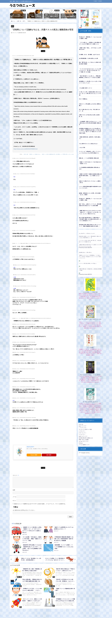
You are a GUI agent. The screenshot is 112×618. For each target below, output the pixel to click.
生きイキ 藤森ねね (83, 98)
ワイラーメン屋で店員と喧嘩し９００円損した (88, 263)
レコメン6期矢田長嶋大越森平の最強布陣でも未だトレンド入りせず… (90, 187)
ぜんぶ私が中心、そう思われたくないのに (87, 233)
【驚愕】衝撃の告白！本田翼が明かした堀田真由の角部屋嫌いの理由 (90, 269)
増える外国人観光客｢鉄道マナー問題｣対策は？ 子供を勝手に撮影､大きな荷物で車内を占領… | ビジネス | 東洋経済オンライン (90, 219)
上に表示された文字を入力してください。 (24, 510)
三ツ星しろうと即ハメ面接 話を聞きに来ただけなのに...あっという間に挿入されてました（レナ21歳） (90, 93)
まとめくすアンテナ (83, 441)
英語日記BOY (30, 446)
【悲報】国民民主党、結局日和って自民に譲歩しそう (90, 137)
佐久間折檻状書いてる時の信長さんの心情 (88, 58)
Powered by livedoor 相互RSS (85, 247)
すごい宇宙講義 (90, 347)
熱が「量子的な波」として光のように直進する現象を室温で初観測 (90, 63)
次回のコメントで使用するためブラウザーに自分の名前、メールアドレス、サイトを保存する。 (40, 503)
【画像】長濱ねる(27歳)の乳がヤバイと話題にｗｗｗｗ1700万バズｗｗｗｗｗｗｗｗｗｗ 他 (90, 245)
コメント (16, 475)
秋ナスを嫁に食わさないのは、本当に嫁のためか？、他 (89, 110)
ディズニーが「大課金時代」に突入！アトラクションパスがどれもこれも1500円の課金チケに (90, 152)
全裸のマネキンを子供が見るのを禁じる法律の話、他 (89, 115)
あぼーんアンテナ (83, 436)
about (95, 1)
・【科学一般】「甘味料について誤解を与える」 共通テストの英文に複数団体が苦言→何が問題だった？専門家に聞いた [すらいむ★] (48, 154)
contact (100, 1)
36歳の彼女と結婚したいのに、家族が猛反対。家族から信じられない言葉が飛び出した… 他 (90, 237)
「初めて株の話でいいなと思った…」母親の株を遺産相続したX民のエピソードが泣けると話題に (90, 76)
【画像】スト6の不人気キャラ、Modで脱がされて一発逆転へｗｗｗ (90, 163)
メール (14, 496)
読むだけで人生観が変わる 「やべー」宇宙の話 (90, 374)
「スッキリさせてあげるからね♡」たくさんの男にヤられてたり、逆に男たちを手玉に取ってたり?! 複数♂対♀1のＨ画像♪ (90, 70)
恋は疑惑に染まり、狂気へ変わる (85, 252)
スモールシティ (82, 432)
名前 (14, 490)
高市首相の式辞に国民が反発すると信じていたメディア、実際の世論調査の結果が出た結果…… (90, 225)
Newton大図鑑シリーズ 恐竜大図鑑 (90, 292)
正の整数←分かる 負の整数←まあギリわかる (89, 54)
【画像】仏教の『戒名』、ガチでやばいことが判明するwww (90, 48)
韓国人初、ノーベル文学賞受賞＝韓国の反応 (89, 158)
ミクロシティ (82, 431)
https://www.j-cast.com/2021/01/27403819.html (25, 148)
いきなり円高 (82, 147)
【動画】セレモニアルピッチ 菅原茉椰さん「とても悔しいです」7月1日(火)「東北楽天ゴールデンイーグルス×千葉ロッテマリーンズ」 (90, 256)
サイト (14, 500)
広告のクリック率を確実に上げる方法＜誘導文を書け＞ (90, 104)
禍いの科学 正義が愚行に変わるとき (90, 401)
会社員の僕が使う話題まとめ (86, 437)
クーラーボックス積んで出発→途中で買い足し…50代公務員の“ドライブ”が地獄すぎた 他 (90, 241)
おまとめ (81, 424)
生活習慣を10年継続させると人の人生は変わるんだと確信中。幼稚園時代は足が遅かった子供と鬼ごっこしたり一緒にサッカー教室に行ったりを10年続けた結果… (90, 131)
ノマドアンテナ (82, 427)
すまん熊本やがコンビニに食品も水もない (88, 143)
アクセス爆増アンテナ (84, 444)
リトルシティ (82, 434)
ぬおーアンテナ (82, 425)
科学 (12, 26)
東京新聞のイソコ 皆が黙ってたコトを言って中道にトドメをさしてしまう (90, 82)
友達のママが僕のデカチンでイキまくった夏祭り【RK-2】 (90, 182)
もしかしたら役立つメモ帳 (85, 429)
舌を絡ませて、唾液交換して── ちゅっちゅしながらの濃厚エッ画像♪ (90, 37)
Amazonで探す (34, 454)
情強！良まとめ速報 (83, 439)
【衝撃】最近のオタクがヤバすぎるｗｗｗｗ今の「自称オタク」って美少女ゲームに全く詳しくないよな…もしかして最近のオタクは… (90, 212)
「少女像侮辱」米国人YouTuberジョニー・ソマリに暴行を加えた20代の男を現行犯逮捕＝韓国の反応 (90, 123)
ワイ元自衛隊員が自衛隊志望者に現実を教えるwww (89, 168)
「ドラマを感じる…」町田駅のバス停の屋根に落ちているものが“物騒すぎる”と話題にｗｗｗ (90, 43)
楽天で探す (49, 454)
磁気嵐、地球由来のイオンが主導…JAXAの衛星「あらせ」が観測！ (89, 194)
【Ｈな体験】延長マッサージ (85, 88)
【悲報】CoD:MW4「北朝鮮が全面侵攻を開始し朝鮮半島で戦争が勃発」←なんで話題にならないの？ (90, 176)
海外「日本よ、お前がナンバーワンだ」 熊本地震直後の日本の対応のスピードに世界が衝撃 (90, 205)
